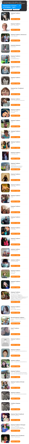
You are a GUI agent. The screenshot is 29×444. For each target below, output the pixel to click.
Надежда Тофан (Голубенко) (17, 414)
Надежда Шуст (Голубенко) (17, 88)
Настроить (16, 9)
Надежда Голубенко (15, 13)
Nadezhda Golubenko (15, 45)
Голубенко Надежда (15, 403)
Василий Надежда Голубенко (17, 317)
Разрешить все (7, 9)
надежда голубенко (15, 249)
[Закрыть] (19, 6)
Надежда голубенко (15, 99)
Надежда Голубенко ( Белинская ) (19, 34)
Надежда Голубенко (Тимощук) (18, 424)
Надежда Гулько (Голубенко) (17, 435)
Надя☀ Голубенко (15, 328)
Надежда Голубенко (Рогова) (17, 381)
